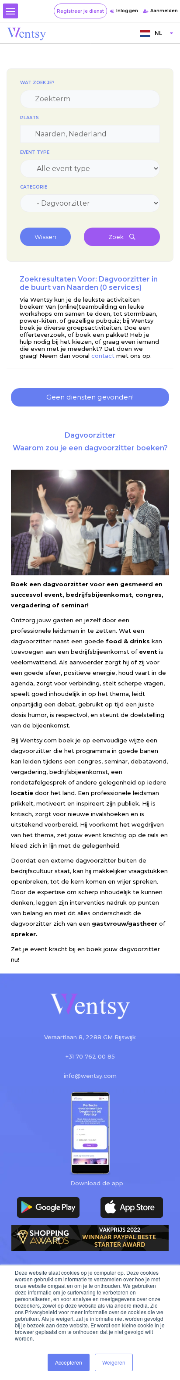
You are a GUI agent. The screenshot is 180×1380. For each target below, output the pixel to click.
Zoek (116, 236)
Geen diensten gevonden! (90, 397)
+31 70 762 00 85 (90, 1056)
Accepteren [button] (68, 1362)
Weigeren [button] (113, 1362)
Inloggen (127, 11)
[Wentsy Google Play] (48, 1207)
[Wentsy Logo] (90, 1007)
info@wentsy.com (90, 1075)
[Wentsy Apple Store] (131, 1207)
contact (103, 355)
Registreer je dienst (80, 11)
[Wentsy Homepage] (26, 33)
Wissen (45, 236)
